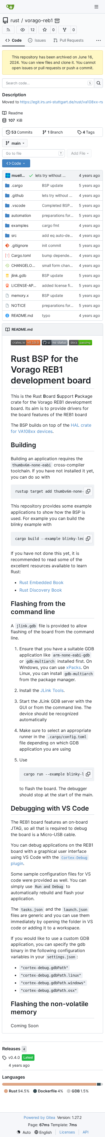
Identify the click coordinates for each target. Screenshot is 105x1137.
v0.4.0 (14, 1057)
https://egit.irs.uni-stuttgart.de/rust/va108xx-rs (61, 102)
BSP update (52, 185)
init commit (51, 245)
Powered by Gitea (39, 1117)
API (86, 1132)
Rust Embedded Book (41, 582)
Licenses (67, 1132)
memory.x (20, 295)
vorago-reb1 (39, 20)
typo (46, 315)
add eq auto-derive (59, 235)
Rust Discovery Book (40, 590)
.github (17, 195)
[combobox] (33, 153)
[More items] (98, 40)
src (14, 235)
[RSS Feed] (8, 30)
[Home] (10, 7)
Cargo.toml (21, 255)
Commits (22, 132)
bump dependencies (60, 255)
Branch (55, 132)
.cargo (17, 185)
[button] (22, 30)
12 (32, 29)
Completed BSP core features (68, 205)
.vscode (18, 205)
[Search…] (98, 83)
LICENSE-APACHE (24, 285)
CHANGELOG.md (24, 265)
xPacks (73, 667)
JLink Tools (52, 690)
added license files (58, 285)
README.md (22, 315)
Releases (12, 1048)
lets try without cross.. (54, 175)
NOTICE (18, 305)
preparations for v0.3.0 (62, 215)
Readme (15, 113)
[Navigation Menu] (97, 6)
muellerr (19, 175)
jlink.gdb (18, 275)
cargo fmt (50, 225)
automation (21, 215)
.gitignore (19, 245)
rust (14, 20)
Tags (89, 132)
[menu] (23, 1132)
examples (19, 225)
